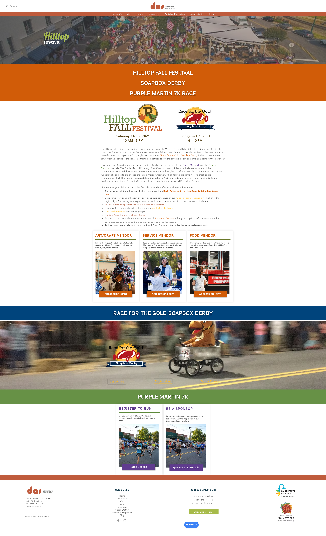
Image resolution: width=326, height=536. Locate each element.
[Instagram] (124, 520)
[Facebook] (118, 520)
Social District (122, 509)
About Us (122, 498)
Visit (122, 501)
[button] (115, 294)
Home (122, 495)
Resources (122, 507)
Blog (122, 515)
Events (122, 504)
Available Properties (122, 512)
